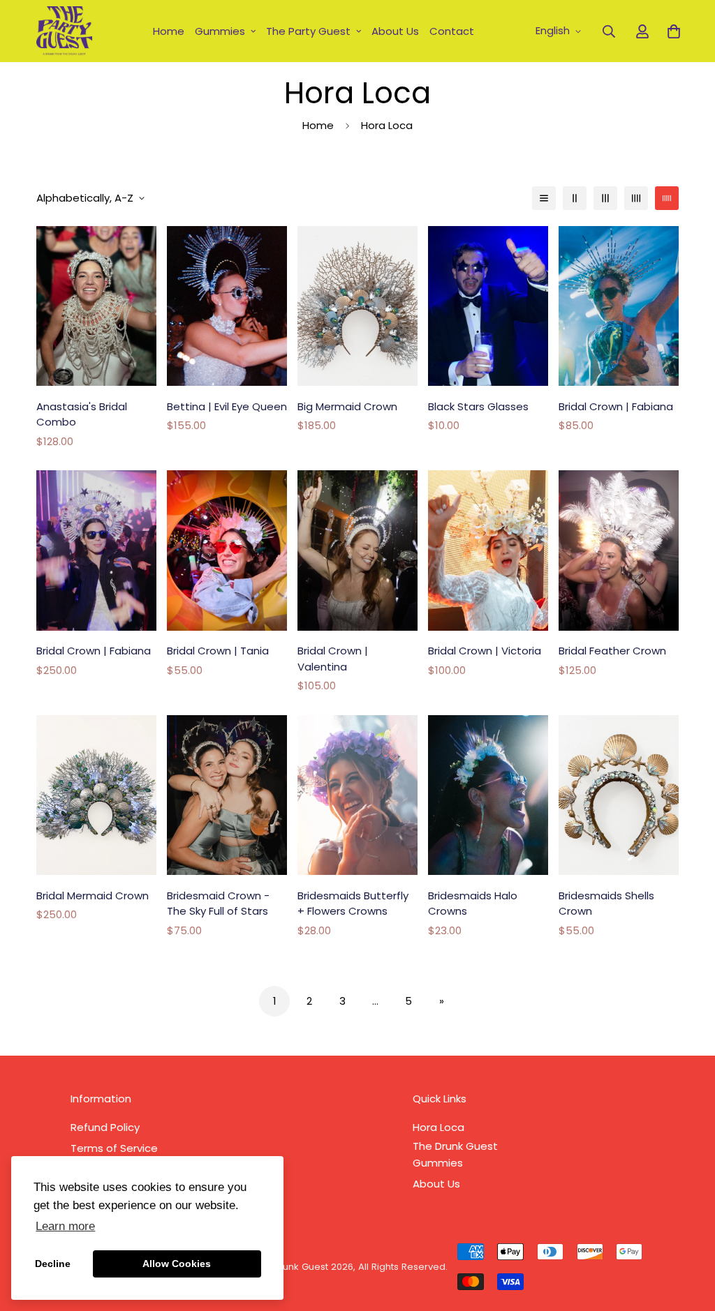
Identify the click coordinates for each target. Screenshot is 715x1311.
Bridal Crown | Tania (218, 650)
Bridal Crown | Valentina (332, 658)
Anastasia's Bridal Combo (81, 414)
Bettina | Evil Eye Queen (227, 406)
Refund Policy (105, 1127)
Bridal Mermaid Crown (92, 895)
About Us (395, 31)
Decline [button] (53, 1263)
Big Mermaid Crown (347, 406)
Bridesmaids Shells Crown (606, 903)
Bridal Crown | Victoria (484, 650)
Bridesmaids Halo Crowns (472, 903)
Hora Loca (438, 1127)
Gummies (220, 31)
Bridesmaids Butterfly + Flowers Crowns (352, 903)
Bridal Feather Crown (612, 650)
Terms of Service (114, 1148)
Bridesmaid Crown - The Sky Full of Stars (218, 903)
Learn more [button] (65, 1226)
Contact (451, 31)
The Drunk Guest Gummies (455, 1154)
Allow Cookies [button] (176, 1263)
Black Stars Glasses (478, 406)
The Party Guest (308, 31)
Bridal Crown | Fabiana (616, 406)
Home (168, 31)
